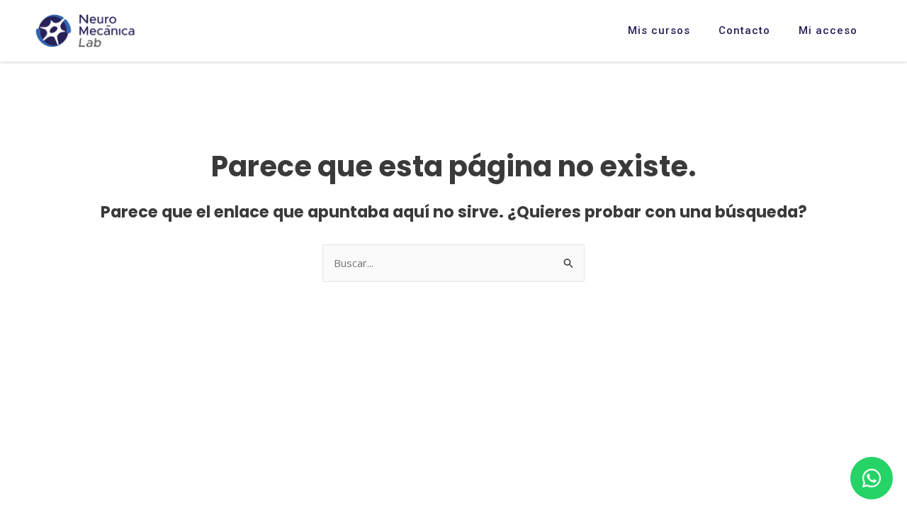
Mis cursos (659, 30)
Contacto (744, 30)
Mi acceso (828, 30)
